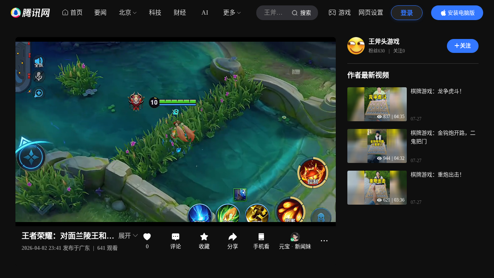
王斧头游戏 (384, 41)
